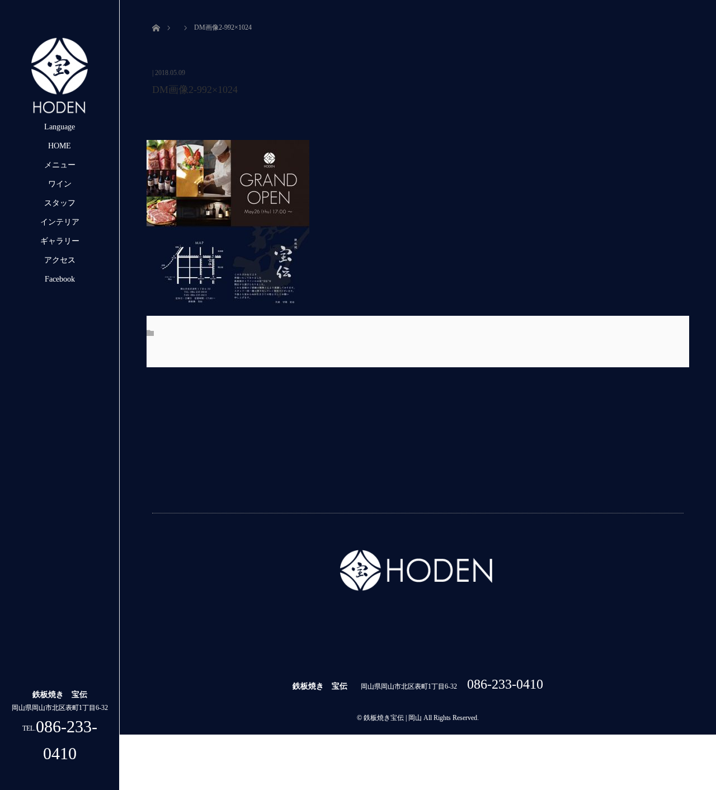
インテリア (59, 222)
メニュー (60, 165)
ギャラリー (59, 241)
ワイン (60, 184)
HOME (59, 146)
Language (59, 127)
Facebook (60, 279)
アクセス (60, 260)
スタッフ (60, 203)
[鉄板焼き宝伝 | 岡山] (60, 113)
